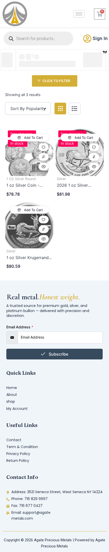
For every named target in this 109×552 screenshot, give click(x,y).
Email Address (19, 327)
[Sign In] (87, 38)
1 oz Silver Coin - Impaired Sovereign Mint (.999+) (25, 185)
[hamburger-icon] (79, 14)
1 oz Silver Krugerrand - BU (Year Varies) (29, 257)
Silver (61, 179)
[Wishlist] (44, 147)
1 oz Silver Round (21, 179)
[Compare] (44, 157)
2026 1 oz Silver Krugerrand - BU (72, 185)
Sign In (100, 38)
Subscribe (58, 354)
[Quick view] (44, 166)
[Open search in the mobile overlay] (38, 38)
